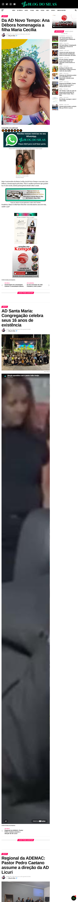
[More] (21, 130)
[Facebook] (3, 130)
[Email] (15, 130)
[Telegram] (18, 130)
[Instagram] (12, 130)
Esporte (53, 10)
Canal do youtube (61, 10)
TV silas (32, 10)
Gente (47, 10)
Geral (37, 10)
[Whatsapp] (9, 130)
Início (13, 10)
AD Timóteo (20, 10)
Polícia (42, 10)
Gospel (26, 10)
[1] (74, 899)
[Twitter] (6, 130)
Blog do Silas (11, 35)
